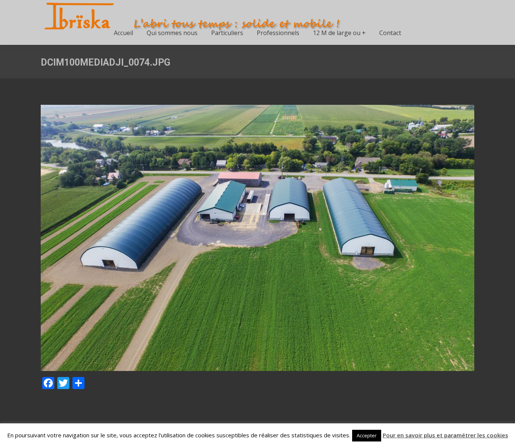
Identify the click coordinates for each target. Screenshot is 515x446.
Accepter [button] (367, 435)
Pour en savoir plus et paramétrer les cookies (445, 435)
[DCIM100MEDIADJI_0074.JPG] (257, 238)
